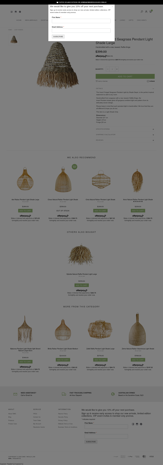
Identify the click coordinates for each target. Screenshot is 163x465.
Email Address (58, 26)
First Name (56, 17)
